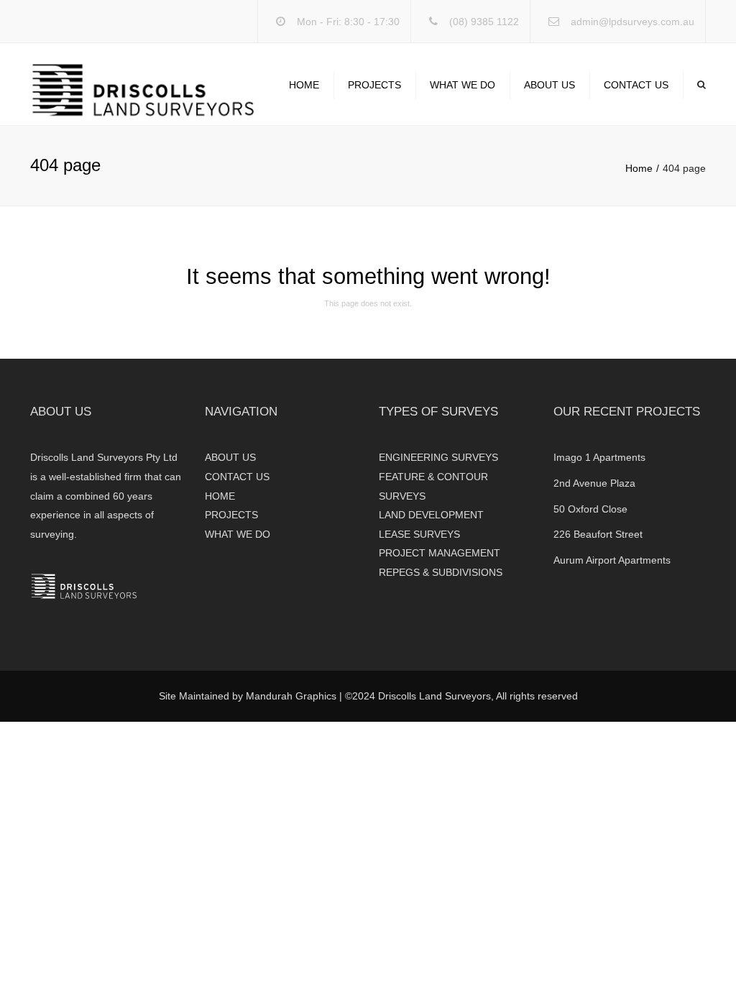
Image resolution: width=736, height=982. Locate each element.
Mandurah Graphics (291, 696)
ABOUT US (549, 85)
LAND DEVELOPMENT (431, 514)
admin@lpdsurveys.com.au (632, 21)
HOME (304, 85)
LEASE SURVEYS (419, 534)
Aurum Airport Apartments (612, 560)
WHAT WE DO (462, 85)
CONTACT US (636, 85)
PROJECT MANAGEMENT (439, 553)
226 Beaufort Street (598, 534)
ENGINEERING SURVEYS (438, 457)
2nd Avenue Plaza (594, 483)
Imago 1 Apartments (599, 457)
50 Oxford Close (590, 509)
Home (639, 168)
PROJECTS (374, 85)
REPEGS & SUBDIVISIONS (440, 572)
